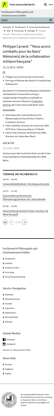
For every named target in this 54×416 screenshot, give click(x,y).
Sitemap (8, 321)
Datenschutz (10, 312)
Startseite (7, 27)
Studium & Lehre (12, 267)
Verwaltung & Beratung (15, 276)
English (8, 373)
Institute (8, 263)
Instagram (11, 344)
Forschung (18, 30)
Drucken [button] (8, 364)
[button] (5, 222)
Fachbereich (20, 27)
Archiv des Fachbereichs (39, 27)
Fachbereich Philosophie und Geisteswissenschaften (17, 13)
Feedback (9, 369)
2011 (9, 30)
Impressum (9, 308)
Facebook (11, 339)
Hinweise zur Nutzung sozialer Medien (17, 350)
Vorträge (31, 30)
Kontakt (8, 303)
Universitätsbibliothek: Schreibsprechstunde (26, 184)
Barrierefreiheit (11, 317)
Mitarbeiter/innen (12, 299)
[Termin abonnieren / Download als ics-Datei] (27, 72)
